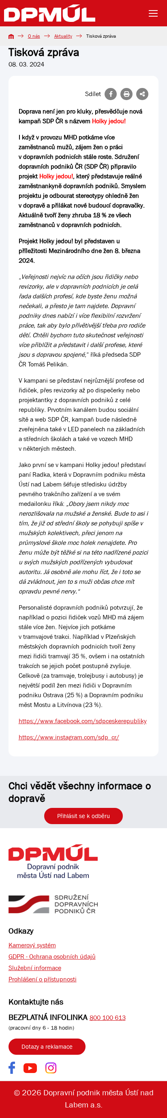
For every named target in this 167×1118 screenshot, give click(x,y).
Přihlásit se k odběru (83, 816)
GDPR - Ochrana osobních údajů (52, 956)
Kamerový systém (32, 945)
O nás (34, 36)
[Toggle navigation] (155, 13)
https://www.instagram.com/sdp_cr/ (69, 737)
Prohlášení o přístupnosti (43, 979)
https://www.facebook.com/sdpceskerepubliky (83, 721)
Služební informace (35, 968)
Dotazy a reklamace (47, 1047)
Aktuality (63, 36)
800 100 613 (108, 1017)
